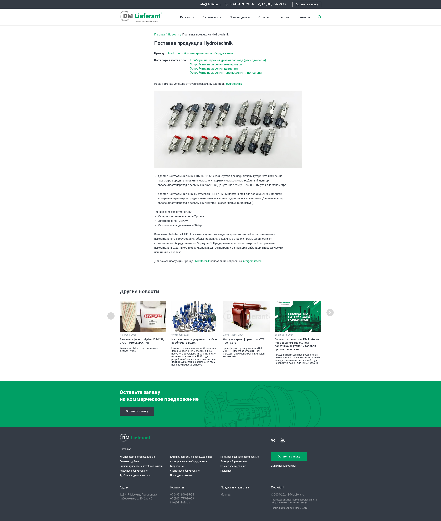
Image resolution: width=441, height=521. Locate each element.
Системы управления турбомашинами (141, 466)
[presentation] (111, 316)
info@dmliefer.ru (210, 4)
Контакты (303, 17)
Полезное (226, 470)
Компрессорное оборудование (137, 456)
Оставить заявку (307, 4)
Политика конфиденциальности (289, 508)
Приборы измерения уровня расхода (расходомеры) (228, 60)
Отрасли (263, 17)
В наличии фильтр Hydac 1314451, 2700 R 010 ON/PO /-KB (142, 341)
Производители (240, 17)
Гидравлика (177, 466)
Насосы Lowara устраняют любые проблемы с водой (194, 341)
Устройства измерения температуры (216, 64)
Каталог (185, 17)
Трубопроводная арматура (135, 475)
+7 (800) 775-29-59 (274, 4)
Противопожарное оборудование (239, 456)
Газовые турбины (129, 461)
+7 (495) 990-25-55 (241, 4)
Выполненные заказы (283, 465)
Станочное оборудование (185, 470)
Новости (283, 17)
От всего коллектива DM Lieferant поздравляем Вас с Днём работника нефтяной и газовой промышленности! (297, 344)
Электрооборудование (233, 461)
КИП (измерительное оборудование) (191, 456)
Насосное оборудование (134, 470)
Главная (159, 34)
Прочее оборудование (233, 466)
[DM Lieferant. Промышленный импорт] (141, 21)
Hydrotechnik (234, 83)
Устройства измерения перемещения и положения (226, 72)
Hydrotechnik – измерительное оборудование (200, 53)
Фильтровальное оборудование (188, 461)
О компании (210, 17)
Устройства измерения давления (214, 68)
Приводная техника (181, 475)
